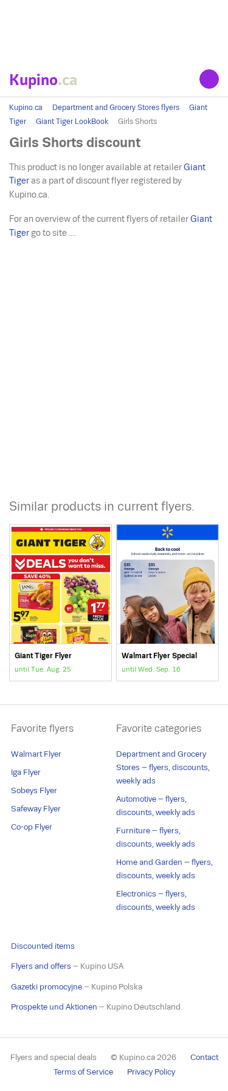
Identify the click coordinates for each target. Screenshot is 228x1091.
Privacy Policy (151, 1071)
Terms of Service (83, 1071)
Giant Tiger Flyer (60, 603)
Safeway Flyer (36, 808)
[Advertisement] (114, 30)
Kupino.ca (26, 107)
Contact (204, 1057)
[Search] (209, 79)
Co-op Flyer (31, 826)
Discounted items (43, 946)
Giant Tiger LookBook (72, 121)
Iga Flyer (26, 772)
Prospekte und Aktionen (54, 1006)
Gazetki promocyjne (46, 986)
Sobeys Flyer (34, 790)
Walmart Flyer (36, 754)
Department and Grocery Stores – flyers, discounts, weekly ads (163, 767)
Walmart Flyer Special (167, 603)
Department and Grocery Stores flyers (115, 107)
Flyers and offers (41, 966)
